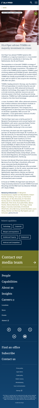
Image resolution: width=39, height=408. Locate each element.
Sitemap (18, 390)
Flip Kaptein (25, 211)
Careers (7, 299)
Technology (6, 226)
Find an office (11, 347)
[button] (19, 260)
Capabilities (9, 281)
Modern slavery (19, 379)
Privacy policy (19, 368)
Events (4, 315)
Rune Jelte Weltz (22, 203)
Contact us (9, 359)
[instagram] (19, 329)
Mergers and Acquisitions (11, 232)
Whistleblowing (19, 382)
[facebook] (9, 329)
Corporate (18, 226)
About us (8, 287)
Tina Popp (23, 205)
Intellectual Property (9, 237)
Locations (5, 305)
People (6, 275)
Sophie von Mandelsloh (21, 195)
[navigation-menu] (36, 2)
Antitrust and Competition (11, 242)
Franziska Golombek (14, 207)
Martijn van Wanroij (13, 211)
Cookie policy (19, 375)
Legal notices (19, 372)
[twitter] (30, 329)
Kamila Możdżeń (26, 209)
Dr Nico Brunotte (15, 199)
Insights (7, 293)
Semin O (9, 201)
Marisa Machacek (13, 205)
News (5, 8)
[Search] (31, 2)
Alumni (4, 320)
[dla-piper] (7, 2)
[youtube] (25, 336)
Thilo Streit (12, 203)
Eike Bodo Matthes (19, 201)
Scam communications (19, 386)
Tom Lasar (17, 197)
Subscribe (8, 353)
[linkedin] (14, 336)
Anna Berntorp (15, 209)
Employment (25, 237)
